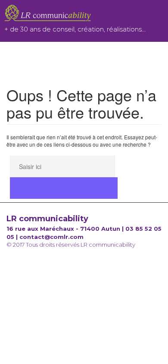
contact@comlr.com (51, 236)
